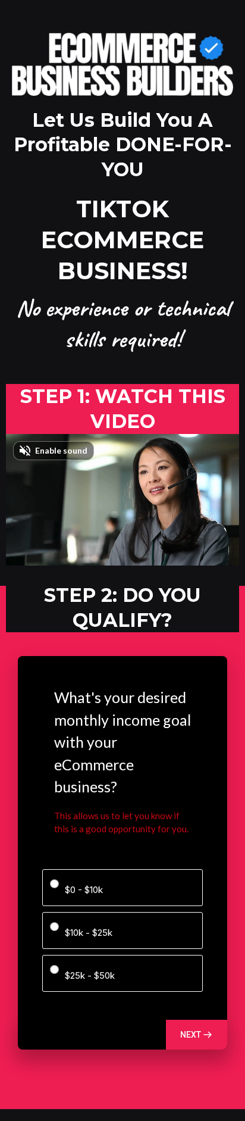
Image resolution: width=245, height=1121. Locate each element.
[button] (196, 1035)
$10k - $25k (88, 932)
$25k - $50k (90, 975)
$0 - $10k (84, 889)
